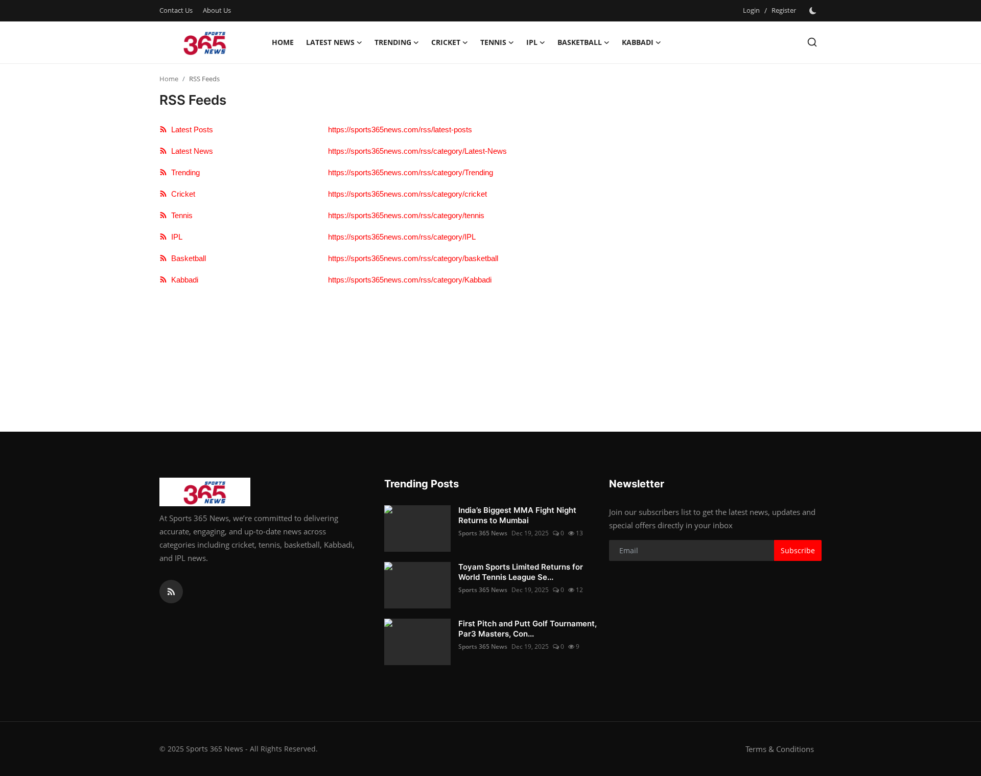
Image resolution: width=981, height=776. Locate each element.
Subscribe (798, 550)
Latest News (190, 151)
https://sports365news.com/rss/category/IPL (402, 236)
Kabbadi (182, 279)
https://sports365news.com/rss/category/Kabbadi (410, 279)
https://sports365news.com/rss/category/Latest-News (417, 151)
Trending (183, 172)
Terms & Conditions (779, 749)
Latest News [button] (330, 42)
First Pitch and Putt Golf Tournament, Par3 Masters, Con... (527, 629)
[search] (812, 42)
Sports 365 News (482, 533)
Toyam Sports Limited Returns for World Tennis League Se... (520, 572)
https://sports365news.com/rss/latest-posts (400, 129)
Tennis (180, 215)
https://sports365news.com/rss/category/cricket (407, 194)
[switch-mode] (814, 10)
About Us (217, 10)
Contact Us (176, 10)
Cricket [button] (445, 42)
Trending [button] (393, 42)
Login (751, 10)
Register (784, 10)
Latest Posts (190, 129)
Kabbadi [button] (637, 42)
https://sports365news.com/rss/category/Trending (410, 172)
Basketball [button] (579, 42)
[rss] (171, 591)
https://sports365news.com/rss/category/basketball (413, 258)
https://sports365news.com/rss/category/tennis (406, 215)
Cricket (181, 194)
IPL (174, 236)
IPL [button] (532, 42)
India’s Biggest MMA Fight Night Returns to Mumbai (517, 515)
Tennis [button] (493, 42)
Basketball (186, 258)
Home (283, 42)
